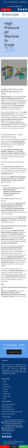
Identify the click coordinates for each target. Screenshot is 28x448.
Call (5, 446)
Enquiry (14, 446)
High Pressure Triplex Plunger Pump (12, 411)
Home (6, 48)
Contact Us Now (14, 352)
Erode (11, 48)
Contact (5, 391)
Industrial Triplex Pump (8, 414)
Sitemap (5, 389)
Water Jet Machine (7, 407)
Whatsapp (23, 446)
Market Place (7, 394)
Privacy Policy (7, 396)
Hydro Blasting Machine (8, 404)
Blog (4, 398)
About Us (5, 384)
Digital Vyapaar (20, 443)
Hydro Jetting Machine (8, 409)
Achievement (6, 9)
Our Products (7, 386)
